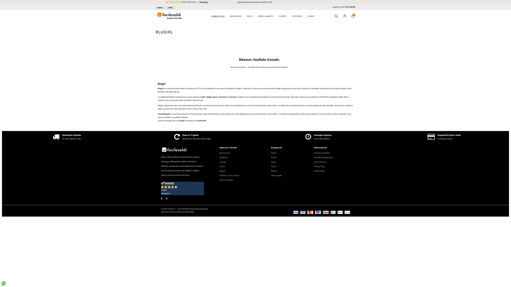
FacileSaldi (201, 121)
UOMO (170, 8)
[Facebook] (161, 198)
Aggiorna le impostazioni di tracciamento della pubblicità (177, 212)
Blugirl (182, 121)
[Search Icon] (336, 16)
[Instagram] (166, 198)
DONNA (159, 8)
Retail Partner (204, 209)
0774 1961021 (350, 7)
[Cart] (353, 17)
